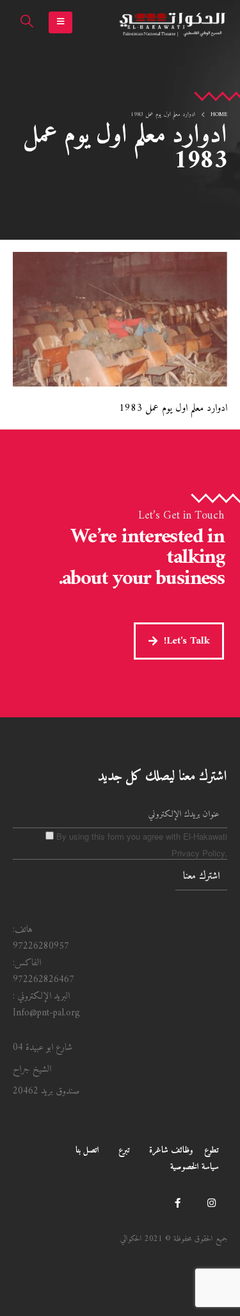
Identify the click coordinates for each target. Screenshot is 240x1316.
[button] (60, 22)
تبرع (124, 1150)
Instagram (211, 1202)
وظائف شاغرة (171, 1150)
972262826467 (43, 979)
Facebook (177, 1202)
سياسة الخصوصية (194, 1167)
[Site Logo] (172, 22)
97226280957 (41, 946)
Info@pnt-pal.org (46, 1013)
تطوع (211, 1150)
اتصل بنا (87, 1150)
